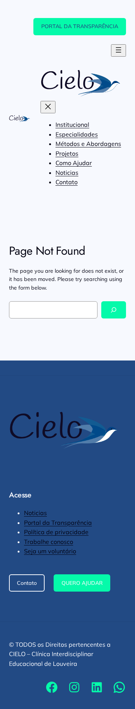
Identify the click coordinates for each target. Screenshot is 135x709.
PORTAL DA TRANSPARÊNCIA (79, 26)
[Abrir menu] (118, 50)
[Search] (113, 310)
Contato (27, 583)
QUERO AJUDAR (82, 583)
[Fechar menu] (48, 107)
